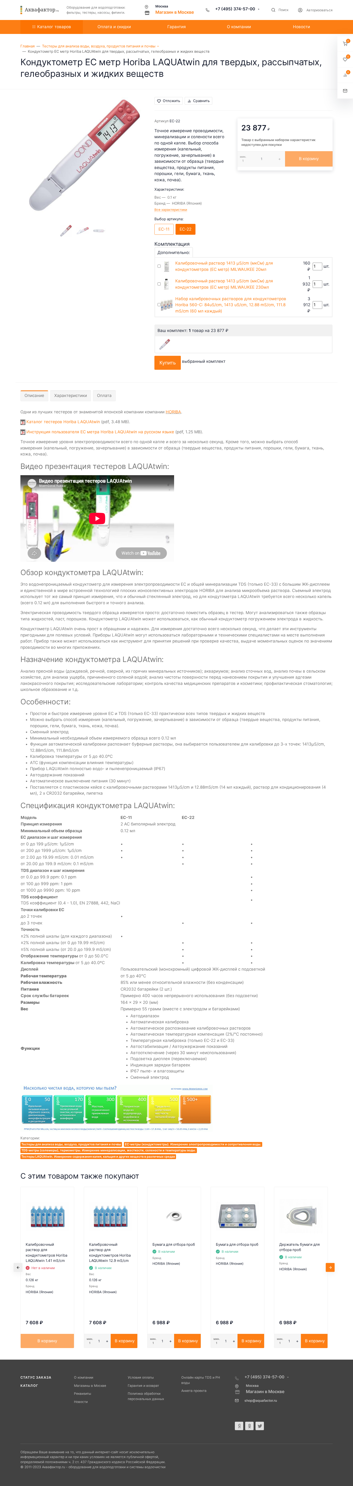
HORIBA (173, 411)
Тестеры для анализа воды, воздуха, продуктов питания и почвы (71, 1144)
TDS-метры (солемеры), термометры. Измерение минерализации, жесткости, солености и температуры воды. (108, 1150)
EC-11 (164, 229)
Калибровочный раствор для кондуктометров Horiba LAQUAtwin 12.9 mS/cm (110, 1252)
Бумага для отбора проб (173, 1244)
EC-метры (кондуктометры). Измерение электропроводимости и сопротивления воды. (193, 1144)
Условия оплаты (141, 1377)
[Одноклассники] (249, 1426)
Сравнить (201, 100)
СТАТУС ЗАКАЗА (35, 1377)
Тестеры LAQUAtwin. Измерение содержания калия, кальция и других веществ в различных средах (98, 1156)
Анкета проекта (194, 1391)
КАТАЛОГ (29, 1386)
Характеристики (70, 395)
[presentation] (18, 1267)
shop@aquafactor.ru (260, 1400)
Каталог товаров (54, 26)
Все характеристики (170, 210)
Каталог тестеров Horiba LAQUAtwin (63, 421)
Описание (34, 395)
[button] (345, 44)
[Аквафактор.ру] (39, 10)
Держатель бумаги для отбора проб (299, 1247)
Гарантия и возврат (143, 1386)
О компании (83, 1377)
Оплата (104, 395)
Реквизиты (82, 1393)
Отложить (171, 100)
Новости (81, 1402)
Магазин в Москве (174, 12)
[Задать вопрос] (345, 91)
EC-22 (185, 229)
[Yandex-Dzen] (239, 1426)
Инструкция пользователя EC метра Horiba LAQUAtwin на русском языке (100, 431)
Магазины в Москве (90, 1386)
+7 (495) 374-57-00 (235, 8)
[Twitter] (260, 1426)
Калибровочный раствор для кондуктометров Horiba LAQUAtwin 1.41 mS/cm (46, 1252)
